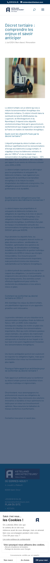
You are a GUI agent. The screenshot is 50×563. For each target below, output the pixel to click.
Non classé (20, 42)
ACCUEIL (11, 508)
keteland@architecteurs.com (17, 502)
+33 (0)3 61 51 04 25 (13, 499)
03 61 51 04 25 (13, 2)
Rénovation (30, 42)
